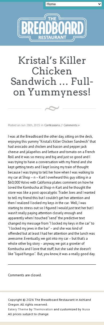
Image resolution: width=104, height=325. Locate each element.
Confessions (52, 125)
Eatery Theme (18, 309)
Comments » (71, 125)
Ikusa (86, 309)
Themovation (43, 309)
